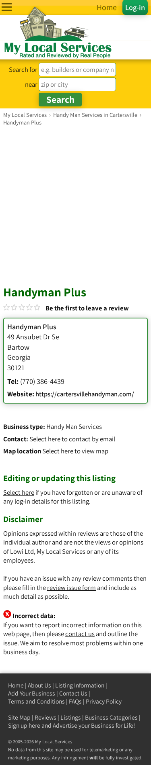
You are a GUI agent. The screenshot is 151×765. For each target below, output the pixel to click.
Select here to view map (75, 451)
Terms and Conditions (36, 701)
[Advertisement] (75, 205)
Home (16, 685)
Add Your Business (31, 693)
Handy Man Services (74, 426)
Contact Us (73, 693)
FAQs (75, 701)
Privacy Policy (104, 701)
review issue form (71, 587)
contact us (80, 633)
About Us (39, 685)
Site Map (19, 717)
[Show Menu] (7, 7)
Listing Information (79, 685)
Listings (70, 717)
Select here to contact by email (72, 439)
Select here (18, 492)
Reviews (45, 717)
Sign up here (24, 725)
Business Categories (111, 717)
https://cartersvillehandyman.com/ (84, 394)
